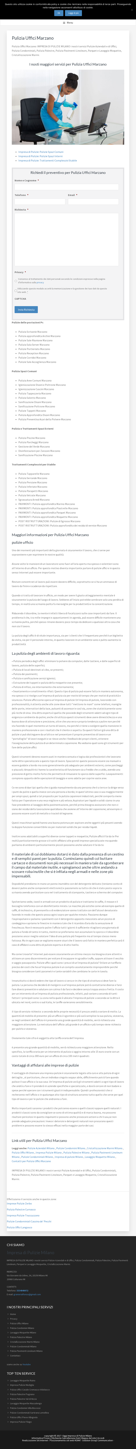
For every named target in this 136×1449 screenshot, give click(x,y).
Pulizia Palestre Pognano (22, 1394)
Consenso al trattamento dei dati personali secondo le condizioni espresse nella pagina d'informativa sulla (61, 280)
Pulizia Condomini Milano (22, 1328)
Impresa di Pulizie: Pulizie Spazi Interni (40, 156)
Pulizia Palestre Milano (76, 1152)
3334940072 (22, 1290)
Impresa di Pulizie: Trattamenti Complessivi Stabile (47, 160)
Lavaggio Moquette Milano (100, 1156)
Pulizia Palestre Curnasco (21, 1209)
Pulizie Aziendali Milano (41, 1148)
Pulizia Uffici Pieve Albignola (23, 1417)
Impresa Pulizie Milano (49, 1152)
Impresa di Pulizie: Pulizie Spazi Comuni (40, 151)
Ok (59, 13)
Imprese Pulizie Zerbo (19, 1203)
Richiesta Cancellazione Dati (66, 1438)
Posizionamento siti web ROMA (65, 1440)
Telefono (21, 195)
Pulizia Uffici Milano (23, 1152)
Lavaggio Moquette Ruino (22, 1380)
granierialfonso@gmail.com (27, 1294)
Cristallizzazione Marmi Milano (105, 1148)
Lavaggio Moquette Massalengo (26, 1403)
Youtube (27, 1364)
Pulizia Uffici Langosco (19, 1227)
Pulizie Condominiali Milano (37, 1156)
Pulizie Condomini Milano (71, 1148)
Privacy (20, 272)
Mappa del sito (88, 1438)
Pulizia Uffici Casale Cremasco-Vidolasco (30, 1389)
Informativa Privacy (41, 1438)
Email (72, 195)
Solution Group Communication (97, 1440)
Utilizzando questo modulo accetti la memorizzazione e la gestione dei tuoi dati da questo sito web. (62, 290)
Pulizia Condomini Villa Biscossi (25, 1408)
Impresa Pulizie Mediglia (22, 1384)
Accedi (101, 1438)
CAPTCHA (20, 298)
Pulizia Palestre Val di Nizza (23, 1398)
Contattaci (15, 1355)
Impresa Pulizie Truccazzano (23, 1215)
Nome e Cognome (27, 180)
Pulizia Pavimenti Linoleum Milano (26, 1350)
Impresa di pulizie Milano (69, 1156)
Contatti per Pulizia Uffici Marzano (31, 1161)
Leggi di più (73, 13)
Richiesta (21, 209)
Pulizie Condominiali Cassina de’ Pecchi (29, 1221)
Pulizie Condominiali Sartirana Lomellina (29, 1412)
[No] (132, 9)
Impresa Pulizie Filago (21, 1421)
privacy (40, 282)
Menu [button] (70, 22)
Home (13, 1314)
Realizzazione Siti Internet (35, 1440)
